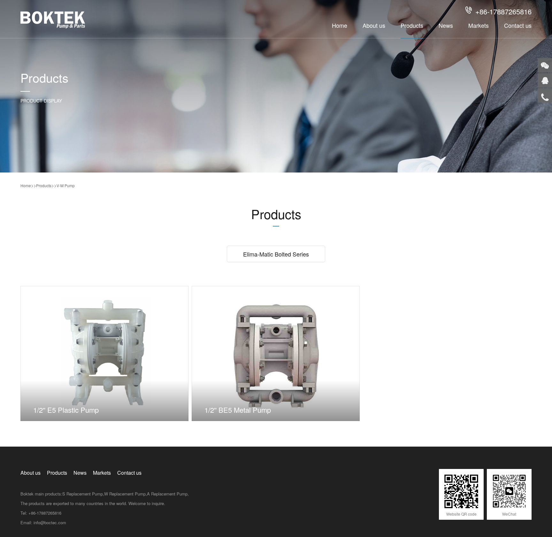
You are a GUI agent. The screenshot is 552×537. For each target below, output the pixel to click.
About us (374, 25)
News (446, 25)
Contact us (518, 25)
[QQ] (545, 80)
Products (412, 25)
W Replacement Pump (125, 494)
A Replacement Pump (167, 494)
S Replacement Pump (82, 494)
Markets (478, 25)
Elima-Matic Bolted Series (276, 254)
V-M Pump (66, 185)
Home (339, 25)
